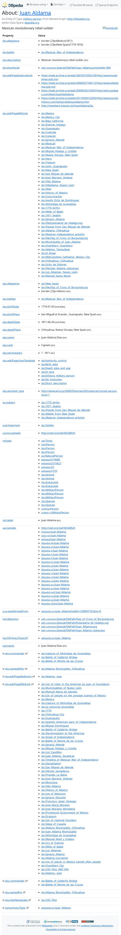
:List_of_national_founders (58, 820)
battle (8, 52)
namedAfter (14, 668)
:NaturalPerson (52, 456)
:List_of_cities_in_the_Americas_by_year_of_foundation (75, 684)
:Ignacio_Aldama (53, 219)
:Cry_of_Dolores (52, 843)
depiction (10, 619)
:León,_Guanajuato (54, 166)
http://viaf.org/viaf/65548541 (58, 433)
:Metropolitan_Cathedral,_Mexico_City (65, 257)
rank (8, 345)
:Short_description (54, 383)
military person (32, 19)
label (8, 520)
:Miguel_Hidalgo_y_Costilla (58, 151)
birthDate (11, 306)
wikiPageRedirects (18, 676)
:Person (48, 444)
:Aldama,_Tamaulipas (55, 249)
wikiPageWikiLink (15, 113)
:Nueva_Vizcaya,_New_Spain (59, 155)
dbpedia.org (32, 22)
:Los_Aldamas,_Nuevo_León (59, 272)
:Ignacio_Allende (52, 140)
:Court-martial (51, 196)
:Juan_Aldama (56, 638)
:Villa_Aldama (51, 181)
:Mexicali (48, 143)
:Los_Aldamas (51, 850)
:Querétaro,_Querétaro (57, 245)
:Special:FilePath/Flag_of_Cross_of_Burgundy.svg (77, 619)
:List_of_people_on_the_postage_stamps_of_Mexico (73, 695)
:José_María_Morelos (55, 805)
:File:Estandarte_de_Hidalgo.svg (62, 223)
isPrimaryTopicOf (15, 638)
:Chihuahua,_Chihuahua (57, 260)
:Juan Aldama (53, 531)
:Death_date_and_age (55, 368)
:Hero (46, 158)
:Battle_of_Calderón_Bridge (59, 657)
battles (9, 299)
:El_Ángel (48, 253)
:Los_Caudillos (51, 752)
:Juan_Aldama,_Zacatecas (58, 756)
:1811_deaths (51, 215)
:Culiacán (48, 136)
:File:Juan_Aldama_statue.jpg (60, 268)
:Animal (47, 474)
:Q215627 (51, 463)
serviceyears (12, 353)
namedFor (13, 892)
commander (14, 653)
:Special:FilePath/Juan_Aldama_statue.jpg (73, 630)
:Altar (46, 189)
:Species (48, 501)
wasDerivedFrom (15, 611)
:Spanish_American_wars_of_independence (68, 722)
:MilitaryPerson (52, 490)
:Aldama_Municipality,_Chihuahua (63, 668)
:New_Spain (50, 170)
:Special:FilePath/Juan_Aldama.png (69, 626)
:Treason (48, 162)
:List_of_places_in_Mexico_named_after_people (71, 862)
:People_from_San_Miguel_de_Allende (65, 226)
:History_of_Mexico (54, 192)
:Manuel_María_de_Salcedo (59, 691)
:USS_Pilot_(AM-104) (55, 869)
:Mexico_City (50, 117)
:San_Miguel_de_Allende (57, 174)
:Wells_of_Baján (52, 211)
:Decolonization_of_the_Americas (62, 733)
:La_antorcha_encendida (57, 707)
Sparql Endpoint (108, 5)
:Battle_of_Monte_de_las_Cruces (62, 661)
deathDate (11, 322)
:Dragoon (48, 816)
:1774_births (50, 208)
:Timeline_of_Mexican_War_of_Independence (69, 759)
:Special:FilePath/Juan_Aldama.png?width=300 (76, 67)
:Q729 (49, 471)
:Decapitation (51, 763)
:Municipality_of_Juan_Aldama (61, 242)
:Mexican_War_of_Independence (62, 52)
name (8, 337)
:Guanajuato (50, 128)
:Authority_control (53, 360)
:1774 (46, 710)
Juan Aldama (35, 12)
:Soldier (47, 425)
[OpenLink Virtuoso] (33, 921)
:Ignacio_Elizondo (53, 797)
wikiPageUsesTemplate (19, 360)
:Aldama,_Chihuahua (55, 230)
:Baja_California (52, 121)
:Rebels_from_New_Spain (58, 414)
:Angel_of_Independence (57, 737)
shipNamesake (16, 900)
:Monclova (49, 782)
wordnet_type (13, 391)
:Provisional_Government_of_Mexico (64, 812)
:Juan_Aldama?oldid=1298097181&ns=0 (71, 611)
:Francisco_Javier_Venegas (58, 801)
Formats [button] (58, 4)
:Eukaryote (49, 482)
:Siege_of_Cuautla (53, 824)
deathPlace (12, 329)
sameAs (12, 433)
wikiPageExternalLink (18, 75)
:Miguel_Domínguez (55, 725)
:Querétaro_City (52, 865)
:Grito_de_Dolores (53, 264)
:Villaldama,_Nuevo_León (57, 185)
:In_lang (47, 372)
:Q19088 (50, 459)
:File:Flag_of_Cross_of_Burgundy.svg (64, 238)
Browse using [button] (37, 4)
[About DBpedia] (12, 5)
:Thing (46, 440)
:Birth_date (49, 364)
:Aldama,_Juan (51, 676)
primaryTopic (15, 907)
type (7, 440)
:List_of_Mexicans (53, 793)
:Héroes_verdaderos (55, 771)
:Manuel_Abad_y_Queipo (57, 839)
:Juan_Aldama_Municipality (59, 831)
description (12, 60)
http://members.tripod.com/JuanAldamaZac (67, 105)
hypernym (11, 425)
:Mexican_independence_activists (63, 234)
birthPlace (11, 314)
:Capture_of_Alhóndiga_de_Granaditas (66, 653)
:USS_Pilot (49, 900)
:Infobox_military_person (58, 375)
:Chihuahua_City (52, 714)
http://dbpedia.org (78, 19)
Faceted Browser (82, 5)
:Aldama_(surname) (54, 858)
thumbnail (11, 67)
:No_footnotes (51, 379)
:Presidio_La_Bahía (54, 775)
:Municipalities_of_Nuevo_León (61, 688)
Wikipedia (47, 925)
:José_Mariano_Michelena (58, 809)
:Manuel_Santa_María (56, 276)
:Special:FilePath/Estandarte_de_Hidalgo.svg (75, 622)
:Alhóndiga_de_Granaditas (58, 204)
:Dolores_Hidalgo (53, 124)
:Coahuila (48, 132)
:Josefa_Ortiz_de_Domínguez (60, 200)
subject (9, 402)
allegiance (11, 41)
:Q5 (47, 467)
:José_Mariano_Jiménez (56, 177)
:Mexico (47, 113)
